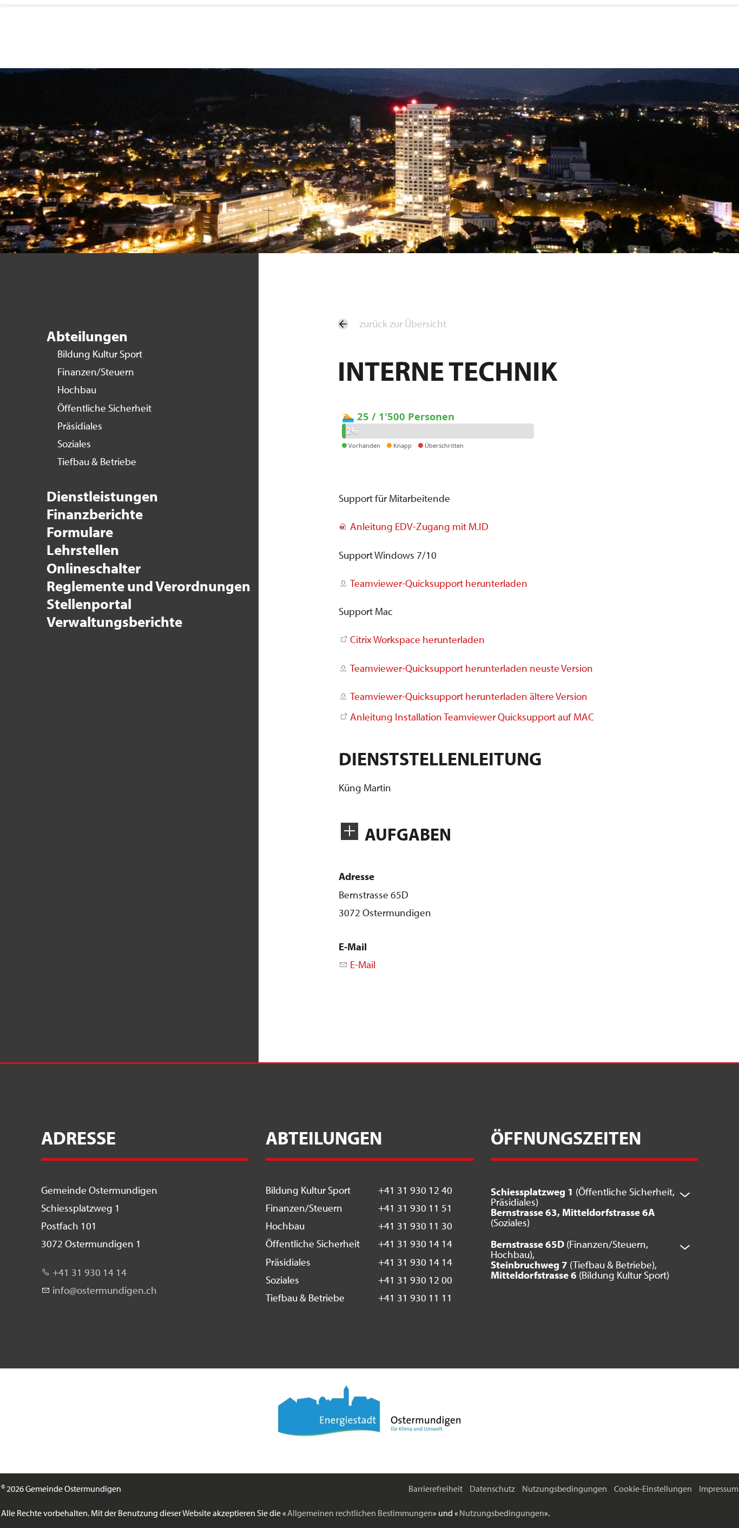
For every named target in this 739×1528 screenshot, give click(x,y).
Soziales (74, 443)
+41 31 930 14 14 (89, 1272)
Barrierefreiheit (435, 1488)
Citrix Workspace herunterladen (417, 639)
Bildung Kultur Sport (99, 353)
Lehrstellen (83, 550)
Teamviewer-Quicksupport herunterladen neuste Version (471, 668)
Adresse (356, 876)
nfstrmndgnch (106, 1290)
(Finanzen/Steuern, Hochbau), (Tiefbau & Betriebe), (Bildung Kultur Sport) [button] (580, 1259)
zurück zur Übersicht (402, 323)
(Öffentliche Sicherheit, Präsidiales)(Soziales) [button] (583, 1207)
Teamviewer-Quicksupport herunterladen (438, 583)
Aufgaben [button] (408, 834)
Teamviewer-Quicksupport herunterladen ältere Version (469, 696)
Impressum (718, 1488)
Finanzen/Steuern (95, 371)
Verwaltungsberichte (114, 622)
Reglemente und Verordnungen (148, 586)
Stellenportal (89, 604)
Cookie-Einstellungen (653, 1488)
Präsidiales (79, 425)
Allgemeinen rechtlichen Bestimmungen (360, 1512)
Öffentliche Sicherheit (104, 407)
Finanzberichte (95, 514)
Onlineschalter (94, 568)
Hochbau (76, 389)
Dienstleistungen (102, 496)
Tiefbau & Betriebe (96, 461)
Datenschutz (492, 1488)
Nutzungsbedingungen (564, 1488)
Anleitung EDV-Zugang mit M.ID (419, 526)
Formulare (80, 532)
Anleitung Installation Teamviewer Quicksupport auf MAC (472, 716)
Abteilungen (87, 336)
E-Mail (353, 946)
